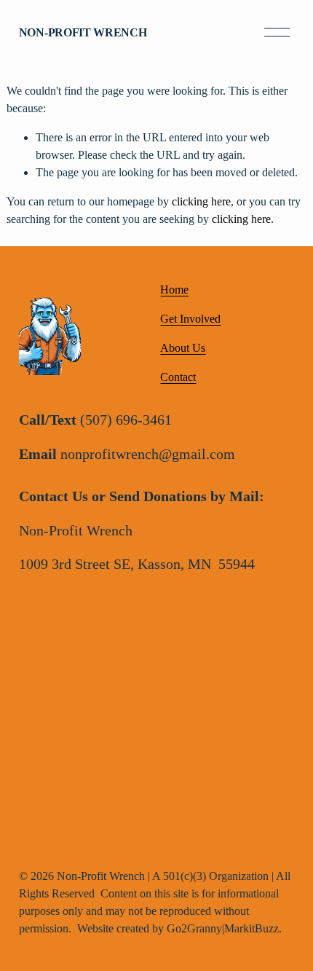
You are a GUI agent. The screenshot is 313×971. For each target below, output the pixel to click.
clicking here (201, 201)
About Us (182, 348)
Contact (178, 377)
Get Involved (190, 318)
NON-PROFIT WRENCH (83, 32)
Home (174, 289)
